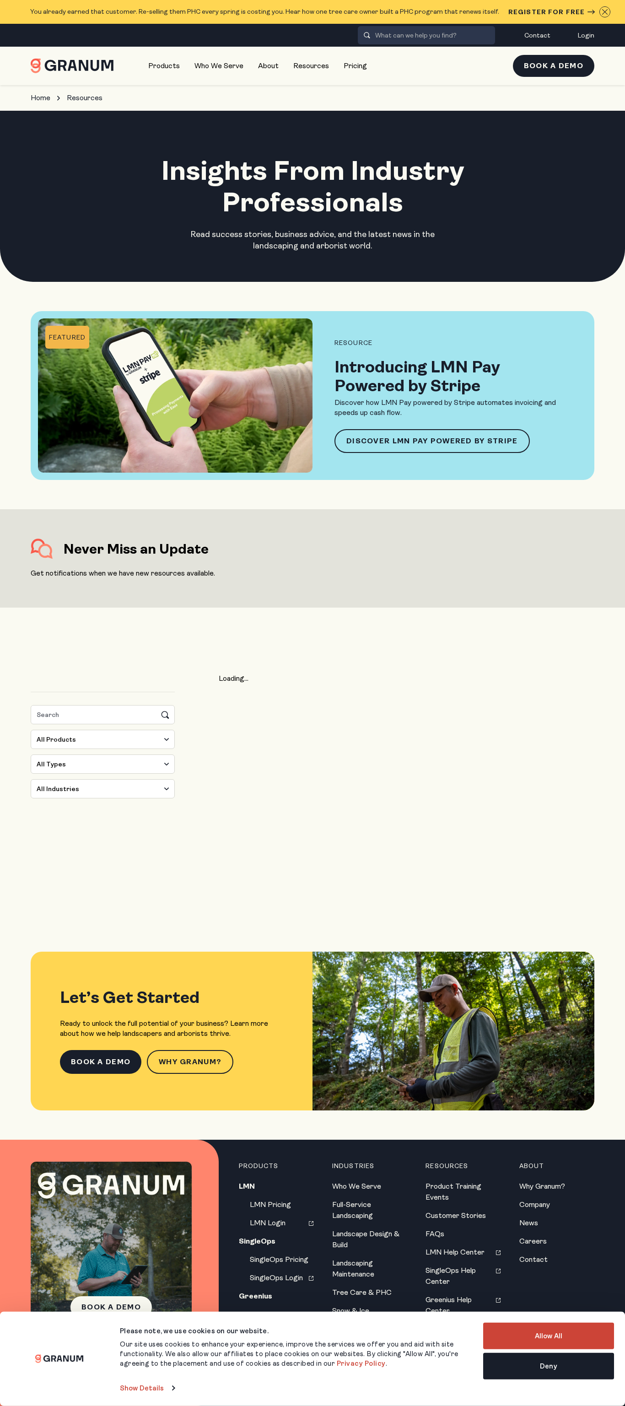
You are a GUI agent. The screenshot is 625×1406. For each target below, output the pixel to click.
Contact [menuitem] (537, 35)
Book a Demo (553, 65)
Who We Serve (218, 65)
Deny (548, 1366)
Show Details (142, 1388)
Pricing (355, 65)
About (268, 65)
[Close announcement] (604, 11)
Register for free (546, 12)
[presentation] (367, 35)
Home (40, 97)
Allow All (548, 1336)
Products (164, 65)
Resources (311, 65)
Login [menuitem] (586, 35)
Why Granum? (190, 1061)
